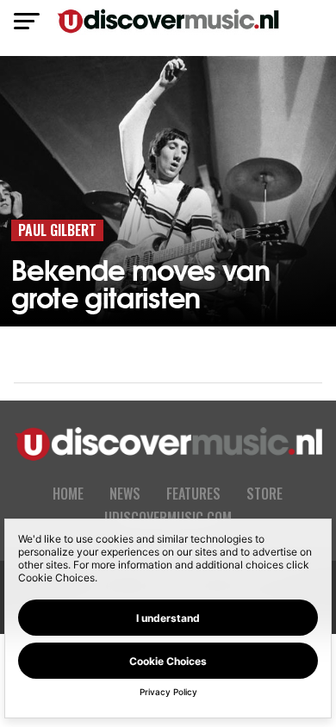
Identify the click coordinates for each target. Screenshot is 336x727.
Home (68, 493)
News (124, 493)
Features (193, 493)
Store (264, 493)
